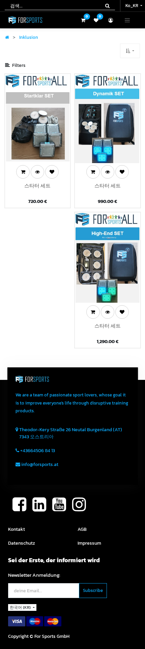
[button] (130, 51)
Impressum (89, 543)
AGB (82, 529)
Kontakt (16, 529)
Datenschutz (21, 543)
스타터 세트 (37, 185)
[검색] (107, 6)
